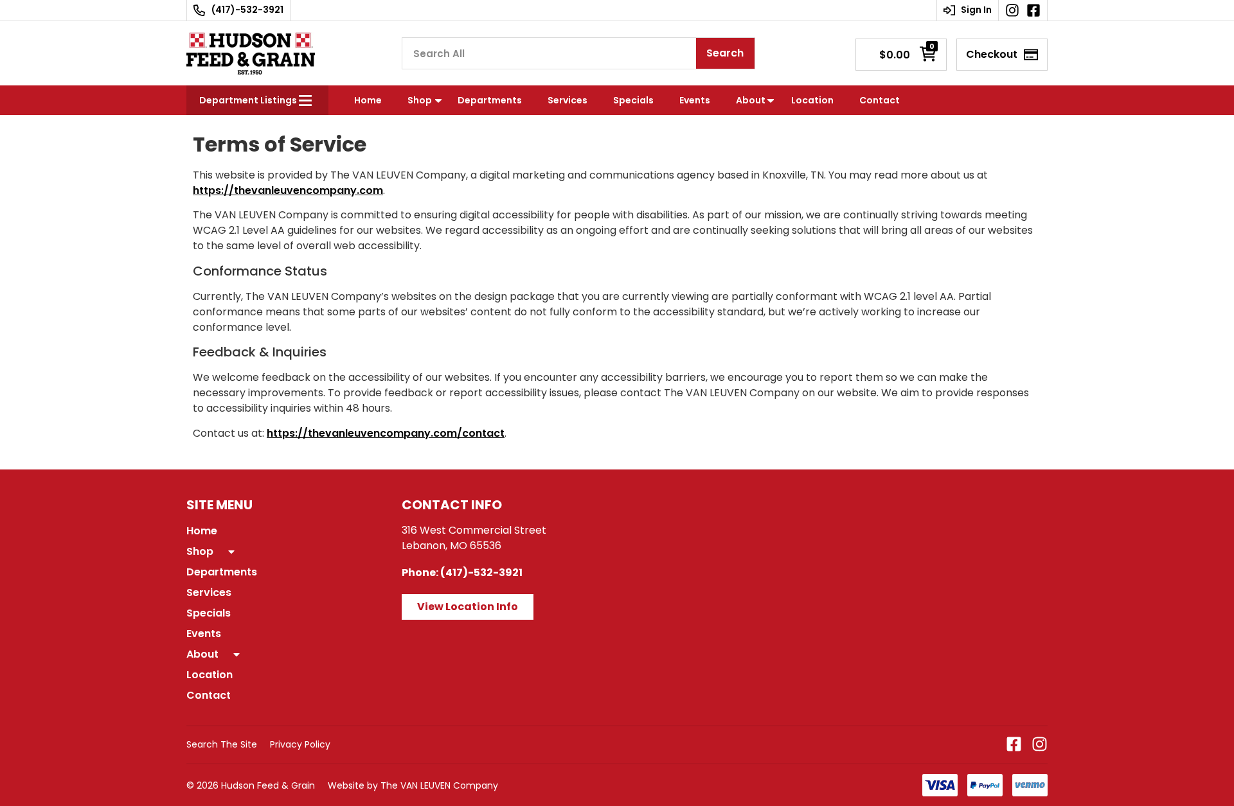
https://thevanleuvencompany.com (288, 190)
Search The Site (221, 744)
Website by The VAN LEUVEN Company (413, 785)
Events (694, 100)
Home (368, 100)
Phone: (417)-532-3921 (462, 572)
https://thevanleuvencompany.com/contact (386, 433)
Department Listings (248, 100)
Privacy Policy (300, 744)
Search (725, 53)
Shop (419, 100)
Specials (633, 100)
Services (567, 100)
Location (812, 100)
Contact (879, 100)
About (750, 100)
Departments (490, 100)
